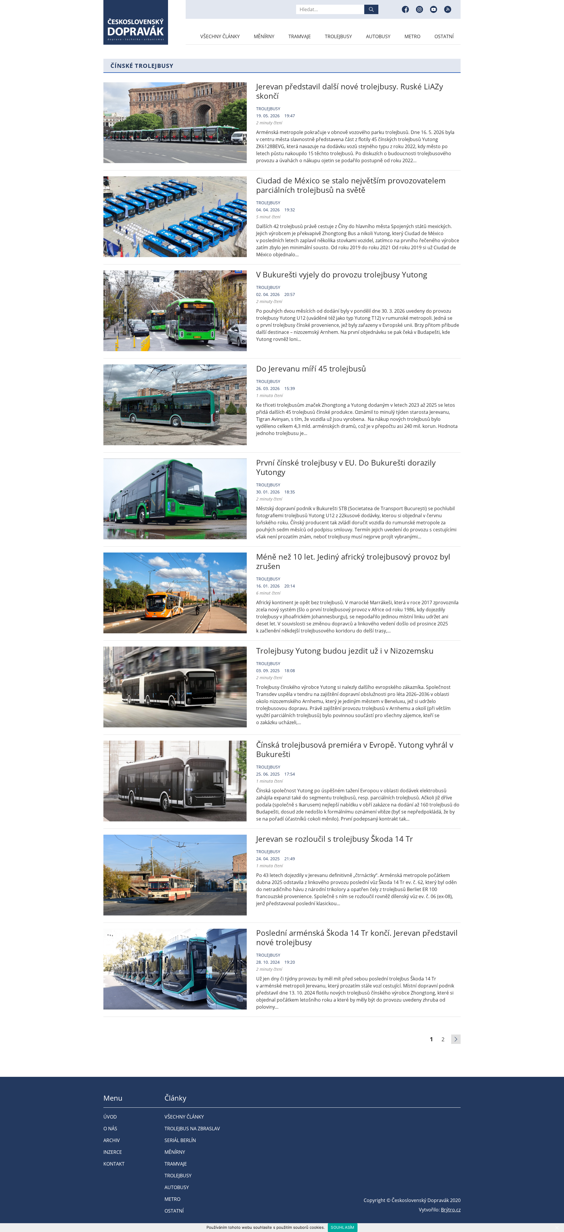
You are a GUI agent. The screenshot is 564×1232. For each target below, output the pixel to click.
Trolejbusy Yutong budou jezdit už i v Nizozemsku (345, 650)
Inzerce (112, 1152)
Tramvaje (299, 36)
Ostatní (444, 36)
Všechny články (220, 36)
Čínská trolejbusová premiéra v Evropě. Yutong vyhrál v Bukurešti (354, 749)
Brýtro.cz (451, 1209)
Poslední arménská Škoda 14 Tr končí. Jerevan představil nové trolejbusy (357, 938)
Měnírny (264, 36)
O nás (110, 1128)
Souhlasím (342, 1227)
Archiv (111, 1140)
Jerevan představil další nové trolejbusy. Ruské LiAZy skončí (349, 91)
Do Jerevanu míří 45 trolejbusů (311, 368)
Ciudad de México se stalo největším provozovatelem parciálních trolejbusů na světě (351, 185)
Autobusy (378, 36)
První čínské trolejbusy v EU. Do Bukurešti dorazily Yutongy (346, 467)
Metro (412, 36)
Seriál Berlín (180, 1140)
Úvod (110, 1117)
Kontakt (114, 1164)
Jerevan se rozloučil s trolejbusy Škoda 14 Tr (334, 838)
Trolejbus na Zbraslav (192, 1128)
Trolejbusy (338, 36)
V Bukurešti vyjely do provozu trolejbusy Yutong (341, 274)
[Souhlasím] (557, 1228)
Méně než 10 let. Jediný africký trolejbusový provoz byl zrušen (353, 561)
